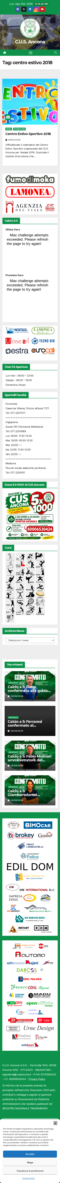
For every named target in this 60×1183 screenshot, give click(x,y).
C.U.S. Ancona (30, 42)
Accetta (30, 1154)
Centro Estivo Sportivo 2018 (28, 134)
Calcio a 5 (13, 683)
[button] (55, 1122)
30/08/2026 (17, 696)
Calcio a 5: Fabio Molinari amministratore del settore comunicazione (29, 760)
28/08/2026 (17, 731)
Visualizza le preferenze (30, 1170)
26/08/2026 (17, 765)
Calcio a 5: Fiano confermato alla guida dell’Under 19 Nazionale (29, 691)
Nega (30, 1162)
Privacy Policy (37, 1079)
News (8, 129)
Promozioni (19, 129)
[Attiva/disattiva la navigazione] (30, 53)
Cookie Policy (28, 1178)
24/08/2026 (17, 800)
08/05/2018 (14, 140)
